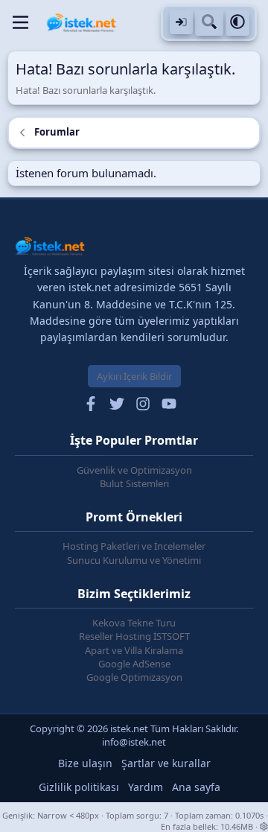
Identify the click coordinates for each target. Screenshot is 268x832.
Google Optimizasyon (134, 677)
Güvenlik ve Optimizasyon (134, 470)
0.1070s (249, 815)
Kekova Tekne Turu (134, 622)
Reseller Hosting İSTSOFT (134, 636)
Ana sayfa (196, 787)
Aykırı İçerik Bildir (134, 376)
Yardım (145, 787)
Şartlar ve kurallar (166, 763)
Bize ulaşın (85, 763)
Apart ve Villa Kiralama (134, 650)
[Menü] (20, 22)
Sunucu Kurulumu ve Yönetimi (134, 560)
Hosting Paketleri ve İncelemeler (134, 546)
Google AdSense (134, 663)
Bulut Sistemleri (134, 483)
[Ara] (209, 23)
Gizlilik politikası (79, 787)
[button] (237, 23)
